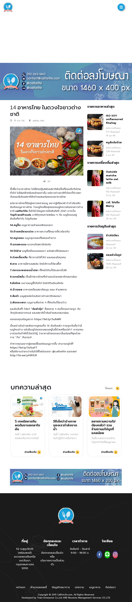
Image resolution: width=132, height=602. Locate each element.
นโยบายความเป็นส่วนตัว (52, 562)
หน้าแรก (20, 587)
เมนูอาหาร (94, 587)
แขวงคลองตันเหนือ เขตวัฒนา (25, 559)
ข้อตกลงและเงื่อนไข (52, 553)
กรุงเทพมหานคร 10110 (25, 566)
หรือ (52, 557)
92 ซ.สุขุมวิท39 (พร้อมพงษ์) (24, 551)
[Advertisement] (66, 38)
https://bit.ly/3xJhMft (47, 319)
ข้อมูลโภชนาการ (61, 587)
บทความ (79, 587)
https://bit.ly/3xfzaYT (23, 348)
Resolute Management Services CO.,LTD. (89, 597)
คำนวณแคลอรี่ (38, 587)
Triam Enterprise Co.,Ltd (49, 597)
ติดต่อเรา (110, 587)
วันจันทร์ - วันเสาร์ (80, 549)
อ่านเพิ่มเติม (31, 452)
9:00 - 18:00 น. (80, 553)
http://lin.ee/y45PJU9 (23, 355)
